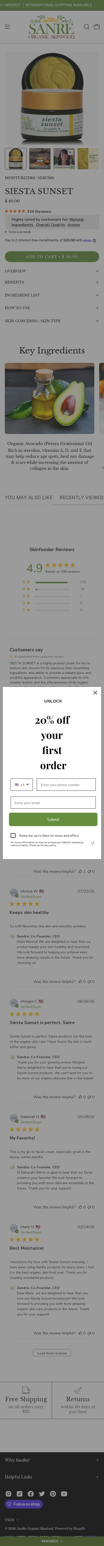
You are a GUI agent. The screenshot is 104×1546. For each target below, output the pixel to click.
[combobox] (22, 785)
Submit (53, 819)
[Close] (95, 692)
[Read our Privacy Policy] (93, 843)
